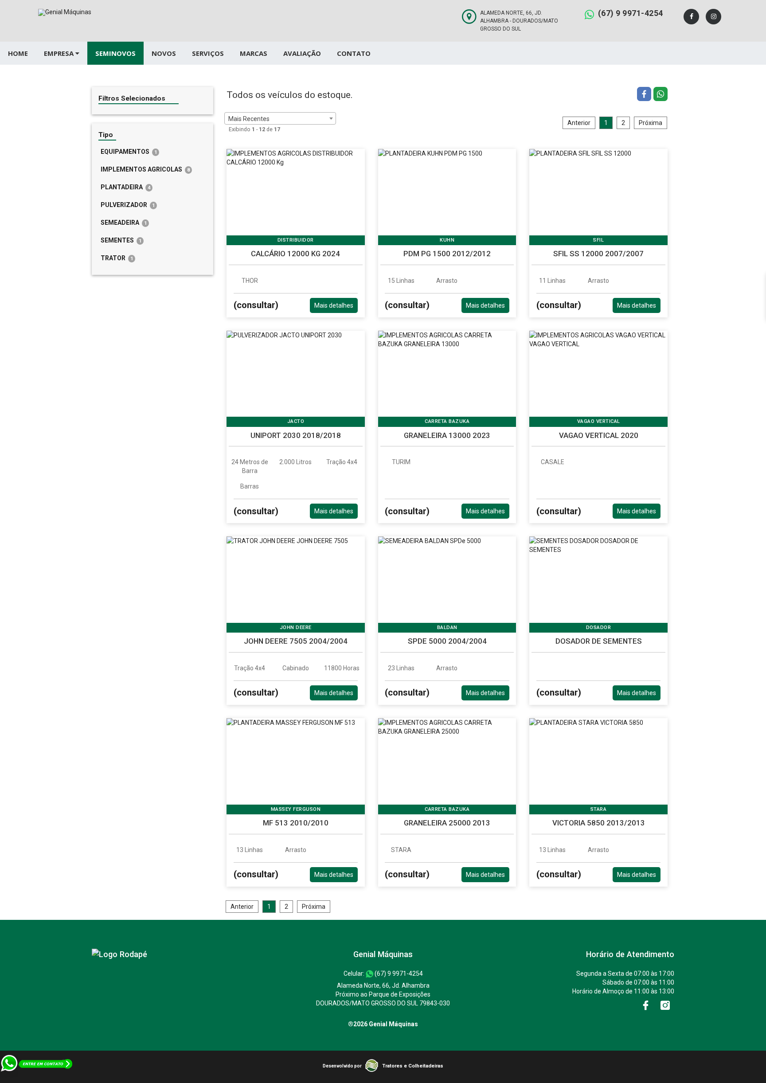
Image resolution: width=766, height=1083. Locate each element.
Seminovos (115, 53)
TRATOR (117, 258)
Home (18, 53)
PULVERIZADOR (128, 204)
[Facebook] (691, 16)
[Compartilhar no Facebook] (645, 95)
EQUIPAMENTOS (129, 151)
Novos (164, 53)
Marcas (253, 53)
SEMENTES (121, 240)
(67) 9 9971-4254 (630, 13)
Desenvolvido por (342, 1065)
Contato (354, 53)
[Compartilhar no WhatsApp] (660, 95)
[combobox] (280, 118)
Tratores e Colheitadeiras (412, 1066)
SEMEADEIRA (124, 222)
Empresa (59, 53)
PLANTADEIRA (125, 187)
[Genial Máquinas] (119, 954)
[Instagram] (713, 16)
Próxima (650, 122)
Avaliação (302, 53)
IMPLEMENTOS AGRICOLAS (145, 169)
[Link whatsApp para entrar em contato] (37, 1078)
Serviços (208, 53)
